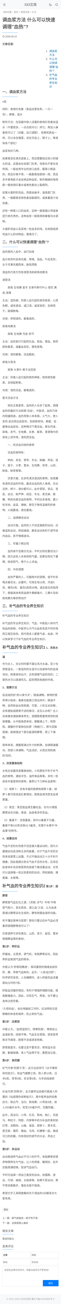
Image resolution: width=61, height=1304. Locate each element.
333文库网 (25, 1299)
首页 (16, 12)
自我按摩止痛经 (20, 1223)
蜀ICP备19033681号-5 (42, 1299)
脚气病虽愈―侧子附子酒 (25, 1218)
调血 (6, 1209)
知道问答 (25, 12)
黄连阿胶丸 (8, 1238)
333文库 (30, 5)
